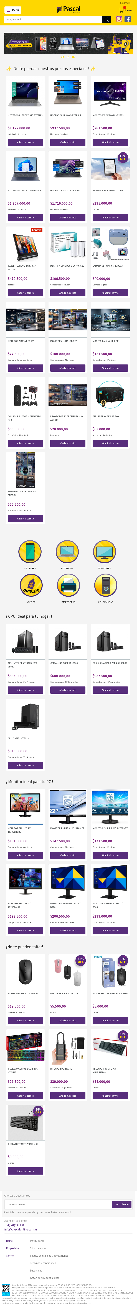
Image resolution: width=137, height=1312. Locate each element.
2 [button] (68, 57)
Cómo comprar (38, 1248)
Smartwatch (25, 510)
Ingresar (125, 3)
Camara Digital (100, 284)
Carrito (10, 1255)
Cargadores (66, 1087)
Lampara (54, 435)
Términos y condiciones (43, 1263)
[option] (68, 43)
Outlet (53, 1012)
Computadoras (100, 134)
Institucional (37, 1240)
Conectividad (56, 284)
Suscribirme (122, 1204)
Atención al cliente (20, 1225)
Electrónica (13, 435)
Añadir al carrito (25, 142)
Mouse (21, 1012)
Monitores (111, 134)
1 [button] (62, 57)
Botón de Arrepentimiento (44, 1278)
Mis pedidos (12, 1248)
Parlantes (107, 435)
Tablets (96, 209)
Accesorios (98, 435)
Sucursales (36, 1270)
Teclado (22, 1087)
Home (9, 1240)
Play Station (24, 435)
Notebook (12, 134)
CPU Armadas (29, 682)
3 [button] (73, 57)
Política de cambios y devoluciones (49, 1255)
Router (67, 284)
